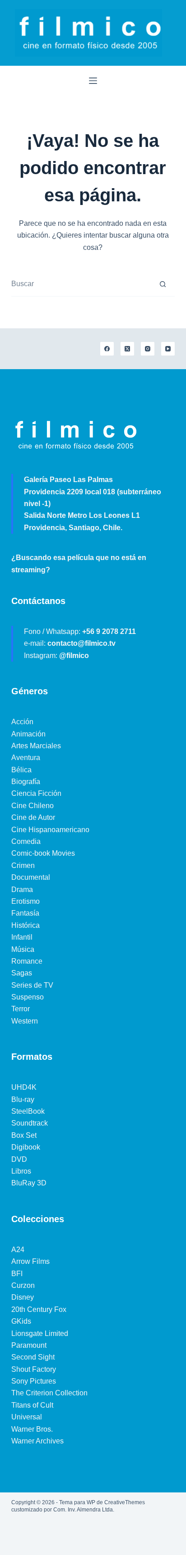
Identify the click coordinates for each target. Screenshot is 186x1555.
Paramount (28, 1345)
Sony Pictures (33, 1381)
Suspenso (27, 997)
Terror (20, 1009)
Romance (26, 961)
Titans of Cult (32, 1405)
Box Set (24, 1135)
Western (24, 1021)
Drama (22, 889)
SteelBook (28, 1111)
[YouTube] (168, 349)
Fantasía (25, 913)
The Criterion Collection (49, 1393)
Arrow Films (30, 1261)
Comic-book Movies (43, 853)
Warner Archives (37, 1441)
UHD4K (24, 1087)
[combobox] (81, 284)
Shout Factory (33, 1369)
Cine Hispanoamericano (50, 830)
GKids (21, 1321)
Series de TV (32, 985)
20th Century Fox (38, 1309)
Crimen (23, 865)
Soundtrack (29, 1123)
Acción (22, 722)
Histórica (25, 925)
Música (22, 949)
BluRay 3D (28, 1183)
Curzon (23, 1285)
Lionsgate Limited (39, 1333)
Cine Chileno (32, 805)
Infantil (22, 937)
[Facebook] (107, 349)
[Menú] (93, 81)
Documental (30, 877)
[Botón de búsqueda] (162, 284)
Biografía (25, 781)
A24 (17, 1249)
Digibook (25, 1147)
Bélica (21, 770)
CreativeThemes (124, 1502)
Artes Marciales (36, 746)
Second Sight (33, 1357)
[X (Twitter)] (127, 349)
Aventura (25, 757)
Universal (26, 1417)
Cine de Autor (33, 817)
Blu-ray (22, 1099)
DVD (19, 1159)
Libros (21, 1171)
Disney (22, 1297)
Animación (28, 734)
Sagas (21, 973)
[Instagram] (147, 349)
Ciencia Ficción (36, 793)
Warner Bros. (32, 1429)
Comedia (26, 841)
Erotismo (25, 901)
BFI (17, 1273)
